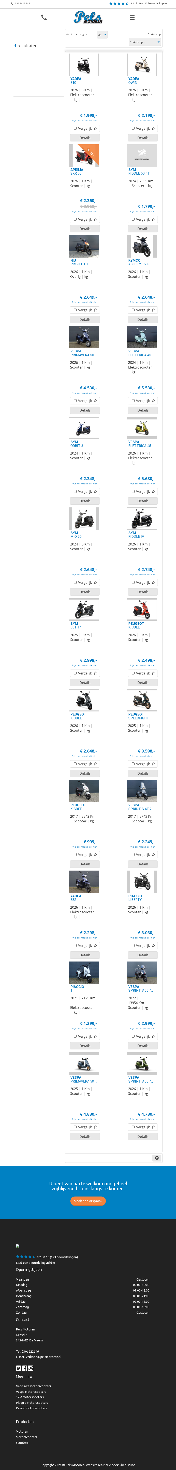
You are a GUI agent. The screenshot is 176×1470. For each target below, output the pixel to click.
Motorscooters (26, 1437)
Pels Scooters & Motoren (88, 17)
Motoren (22, 1431)
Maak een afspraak (88, 1201)
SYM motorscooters (30, 1397)
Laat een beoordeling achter (35, 1262)
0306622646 (22, 3)
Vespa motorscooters (31, 1391)
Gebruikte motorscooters (33, 1386)
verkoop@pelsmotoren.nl (43, 1357)
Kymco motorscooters (31, 1408)
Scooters (22, 1442)
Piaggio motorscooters (32, 1402)
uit (148, 3)
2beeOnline (127, 1465)
